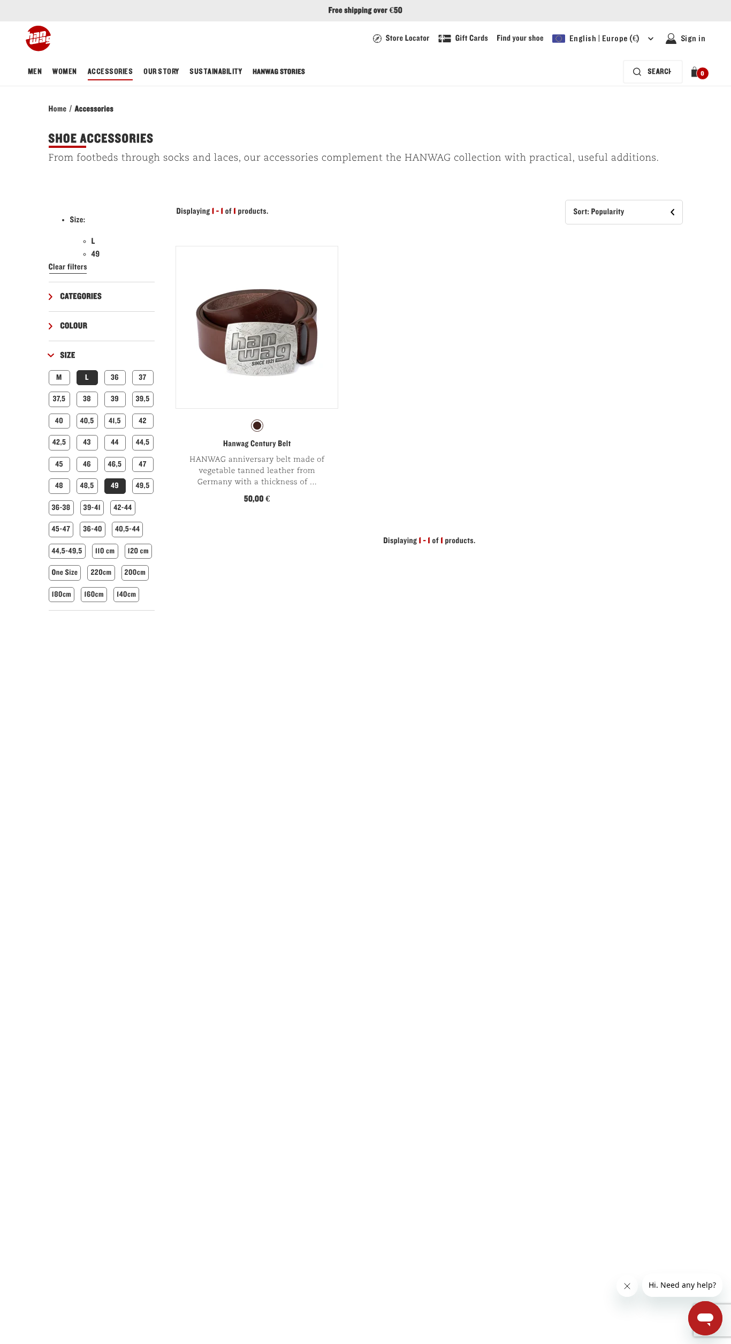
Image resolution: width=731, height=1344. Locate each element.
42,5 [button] (59, 442)
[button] (696, 72)
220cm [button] (100, 572)
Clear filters (68, 267)
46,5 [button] (115, 464)
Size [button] (67, 356)
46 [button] (87, 464)
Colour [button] (74, 326)
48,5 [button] (87, 485)
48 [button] (59, 485)
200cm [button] (135, 572)
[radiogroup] (257, 425)
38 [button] (87, 398)
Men (35, 71)
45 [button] (59, 464)
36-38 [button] (61, 507)
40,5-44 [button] (127, 529)
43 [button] (87, 442)
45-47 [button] (61, 529)
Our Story (161, 71)
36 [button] (115, 377)
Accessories (110, 71)
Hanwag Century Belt (257, 444)
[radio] (257, 425)
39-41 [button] (92, 507)
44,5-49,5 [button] (67, 550)
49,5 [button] (142, 485)
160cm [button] (94, 594)
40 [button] (59, 420)
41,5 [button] (115, 420)
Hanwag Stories (279, 71)
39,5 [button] (142, 398)
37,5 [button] (59, 398)
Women (64, 71)
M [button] (59, 377)
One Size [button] (65, 572)
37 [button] (142, 377)
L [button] (87, 377)
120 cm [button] (138, 550)
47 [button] (142, 464)
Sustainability (215, 71)
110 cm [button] (105, 550)
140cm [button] (126, 594)
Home (58, 109)
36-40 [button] (92, 529)
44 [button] (115, 442)
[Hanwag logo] (38, 38)
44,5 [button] (143, 442)
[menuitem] (35, 71)
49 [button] (115, 485)
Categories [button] (81, 297)
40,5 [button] (87, 420)
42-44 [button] (122, 507)
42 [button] (143, 420)
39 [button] (115, 398)
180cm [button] (62, 594)
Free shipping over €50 (365, 11)
